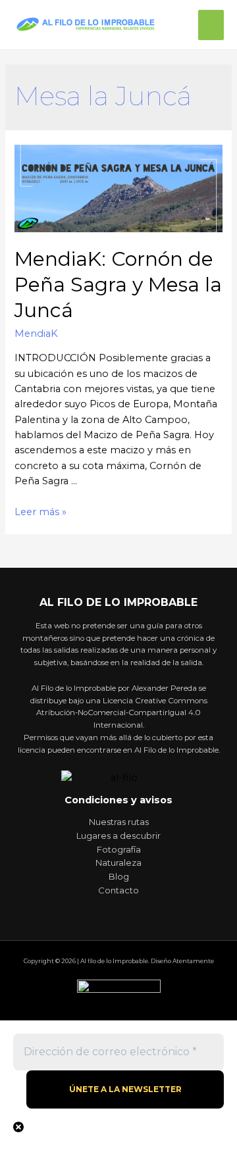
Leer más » (40, 512)
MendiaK (36, 333)
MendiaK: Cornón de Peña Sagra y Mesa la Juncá (118, 284)
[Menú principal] (211, 25)
